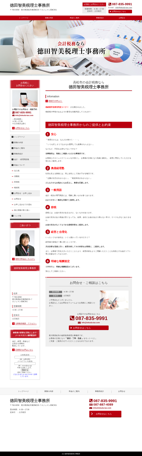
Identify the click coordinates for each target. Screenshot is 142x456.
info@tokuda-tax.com (123, 8)
